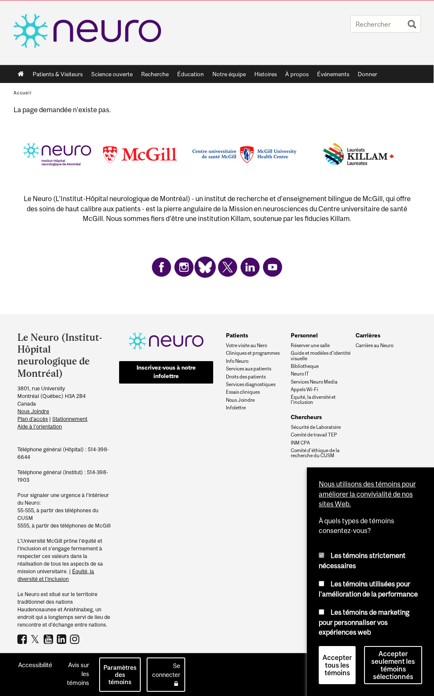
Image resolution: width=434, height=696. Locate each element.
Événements (331, 76)
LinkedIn (62, 639)
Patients (237, 335)
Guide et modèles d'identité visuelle (321, 356)
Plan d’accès (32, 419)
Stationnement (69, 419)
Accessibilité (35, 664)
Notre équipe (229, 74)
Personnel (304, 335)
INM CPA (300, 442)
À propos (295, 76)
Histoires (265, 74)
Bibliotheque (305, 366)
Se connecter (166, 670)
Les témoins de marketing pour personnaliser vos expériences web (364, 622)
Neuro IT (300, 373)
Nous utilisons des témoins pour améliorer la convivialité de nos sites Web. (367, 494)
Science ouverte (110, 76)
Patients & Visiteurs (55, 76)
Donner (367, 74)
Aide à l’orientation (39, 426)
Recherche (153, 76)
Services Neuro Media (314, 381)
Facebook (23, 639)
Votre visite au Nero (246, 345)
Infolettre (236, 407)
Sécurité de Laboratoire (316, 427)
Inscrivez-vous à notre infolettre (166, 371)
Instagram (75, 639)
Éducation (190, 74)
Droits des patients (246, 376)
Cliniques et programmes (253, 353)
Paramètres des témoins (119, 674)
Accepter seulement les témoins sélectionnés (393, 665)
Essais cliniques (243, 392)
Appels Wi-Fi (304, 389)
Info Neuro (237, 361)
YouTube (49, 639)
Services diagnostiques (250, 384)
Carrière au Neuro (374, 345)
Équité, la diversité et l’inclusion (313, 400)
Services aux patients (248, 368)
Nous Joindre (33, 411)
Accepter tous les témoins (337, 665)
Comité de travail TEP (314, 434)
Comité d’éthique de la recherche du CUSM (315, 453)
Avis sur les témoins (78, 673)
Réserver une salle (310, 345)
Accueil (21, 74)
